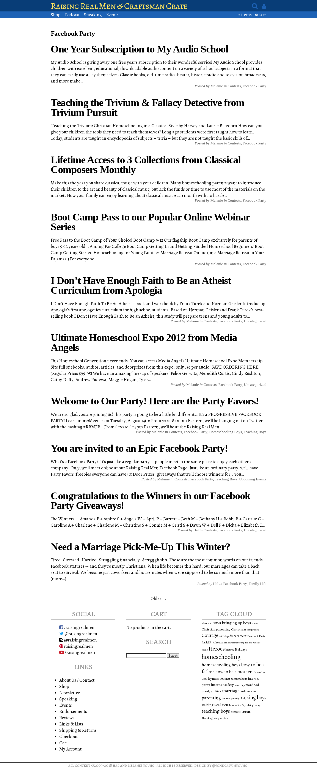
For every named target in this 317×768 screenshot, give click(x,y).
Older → (159, 598)
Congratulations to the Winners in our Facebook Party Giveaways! (150, 500)
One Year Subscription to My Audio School (139, 49)
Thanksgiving (210, 718)
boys (216, 623)
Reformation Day (237, 705)
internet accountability (233, 679)
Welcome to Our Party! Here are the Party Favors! (155, 401)
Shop (56, 14)
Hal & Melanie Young (234, 642)
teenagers (235, 712)
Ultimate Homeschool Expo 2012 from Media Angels (144, 342)
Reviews (66, 717)
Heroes (217, 648)
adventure (207, 623)
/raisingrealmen (78, 627)
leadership (240, 685)
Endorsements (73, 711)
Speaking (93, 14)
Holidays (241, 649)
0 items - (252, 14)
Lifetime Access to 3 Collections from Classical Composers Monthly (145, 164)
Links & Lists (71, 724)
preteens (226, 698)
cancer (255, 623)
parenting (211, 698)
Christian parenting (216, 629)
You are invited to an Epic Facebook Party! (139, 448)
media (243, 691)
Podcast (72, 14)
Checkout (68, 736)
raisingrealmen (78, 646)
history (230, 650)
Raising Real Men (215, 704)
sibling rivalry (253, 705)
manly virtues (211, 691)
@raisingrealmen (80, 633)
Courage (210, 635)
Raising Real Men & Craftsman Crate (119, 6)
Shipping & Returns (78, 730)
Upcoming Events (252, 479)
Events (112, 14)
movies (251, 691)
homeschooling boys (221, 665)
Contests (234, 86)
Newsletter (69, 692)
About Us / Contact (76, 680)
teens (246, 711)
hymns (213, 678)
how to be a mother (233, 672)
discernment (237, 636)
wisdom (224, 718)
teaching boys (255, 432)
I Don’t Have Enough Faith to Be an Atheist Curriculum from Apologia (141, 285)
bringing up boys (236, 623)
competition (253, 629)
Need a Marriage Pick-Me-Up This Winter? (140, 546)
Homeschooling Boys (225, 432)
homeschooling (221, 656)
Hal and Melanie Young (133, 765)
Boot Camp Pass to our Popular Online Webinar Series (150, 222)
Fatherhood (217, 642)
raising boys (253, 697)
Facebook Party (254, 86)
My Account (70, 749)
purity (235, 698)
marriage (231, 690)
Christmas (238, 629)
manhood (252, 684)
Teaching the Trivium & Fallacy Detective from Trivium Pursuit (147, 107)
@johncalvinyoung (229, 765)
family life (207, 642)
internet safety (222, 684)
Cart (63, 742)
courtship (224, 636)
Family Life (257, 584)
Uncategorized (255, 321)
